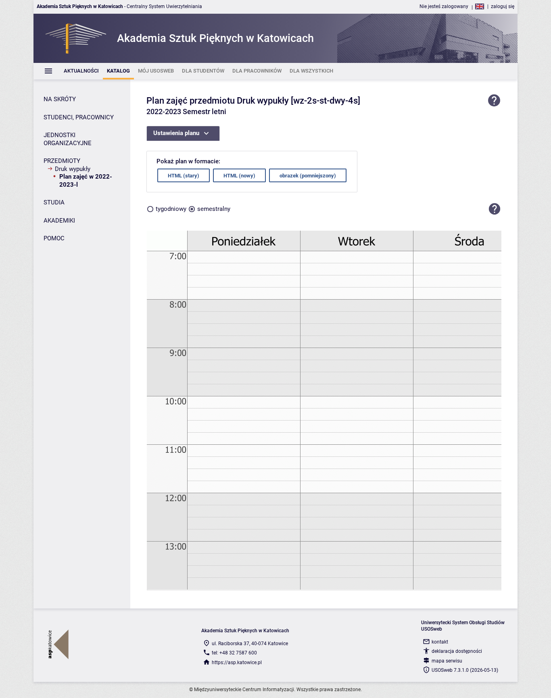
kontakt (440, 642)
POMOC (54, 238)
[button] (494, 209)
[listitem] (81, 71)
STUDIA (54, 202)
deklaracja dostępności (457, 651)
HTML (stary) (183, 176)
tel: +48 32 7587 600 (234, 653)
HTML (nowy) (239, 176)
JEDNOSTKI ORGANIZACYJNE (68, 139)
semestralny (213, 209)
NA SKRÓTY (60, 99)
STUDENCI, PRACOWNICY (79, 117)
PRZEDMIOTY (62, 161)
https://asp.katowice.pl (237, 662)
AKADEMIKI (59, 220)
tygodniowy (171, 209)
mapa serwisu (447, 661)
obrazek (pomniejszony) (308, 176)
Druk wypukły (72, 169)
